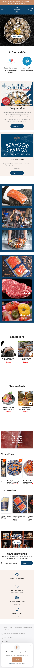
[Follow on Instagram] (4, 641)
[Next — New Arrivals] (30, 402)
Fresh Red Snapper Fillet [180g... (8, 358)
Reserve (17, 541)
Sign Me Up (16, 172)
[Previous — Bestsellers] (3, 353)
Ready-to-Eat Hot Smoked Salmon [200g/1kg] (13, 517)
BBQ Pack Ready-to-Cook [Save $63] (13, 480)
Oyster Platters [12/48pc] (25, 358)
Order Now (16, 125)
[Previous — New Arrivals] (3, 402)
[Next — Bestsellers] (30, 353)
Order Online (17, 35)
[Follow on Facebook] (2, 641)
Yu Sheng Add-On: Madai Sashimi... (9, 407)
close (32, 1)
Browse (25, 202)
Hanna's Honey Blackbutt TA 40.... (25, 407)
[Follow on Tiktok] (7, 641)
